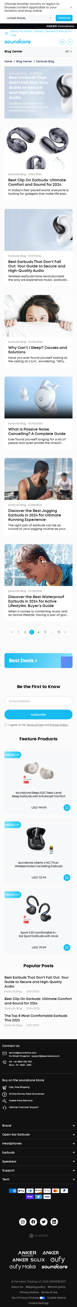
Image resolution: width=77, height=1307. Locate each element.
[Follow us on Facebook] (33, 1222)
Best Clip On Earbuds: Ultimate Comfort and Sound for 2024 (37, 182)
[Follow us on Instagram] (23, 1222)
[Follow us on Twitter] (43, 1222)
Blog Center (13, 51)
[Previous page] (11, 632)
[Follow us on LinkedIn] (54, 1222)
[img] (12, 1191)
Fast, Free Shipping (19, 1087)
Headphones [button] (12, 1143)
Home (8, 61)
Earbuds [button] (8, 1153)
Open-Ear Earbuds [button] (16, 1134)
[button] (71, 7)
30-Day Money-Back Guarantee (26, 1093)
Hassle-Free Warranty (21, 1100)
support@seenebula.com (45, 1056)
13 (59, 632)
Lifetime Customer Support (23, 1107)
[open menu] (70, 42)
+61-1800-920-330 (23, 1061)
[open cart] (62, 42)
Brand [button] (6, 1126)
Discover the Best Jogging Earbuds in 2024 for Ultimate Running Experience (34, 515)
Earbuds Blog (18, 73)
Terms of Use (35, 725)
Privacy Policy (59, 725)
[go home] (17, 41)
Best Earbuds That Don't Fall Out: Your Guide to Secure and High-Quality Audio (28, 87)
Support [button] (8, 1170)
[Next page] (65, 632)
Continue (64, 18)
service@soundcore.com (22, 1052)
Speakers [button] (9, 1161)
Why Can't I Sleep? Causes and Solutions (37, 350)
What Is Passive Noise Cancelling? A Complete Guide (37, 431)
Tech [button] (5, 1179)
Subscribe (38, 715)
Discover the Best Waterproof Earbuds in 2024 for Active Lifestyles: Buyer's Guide (36, 601)
